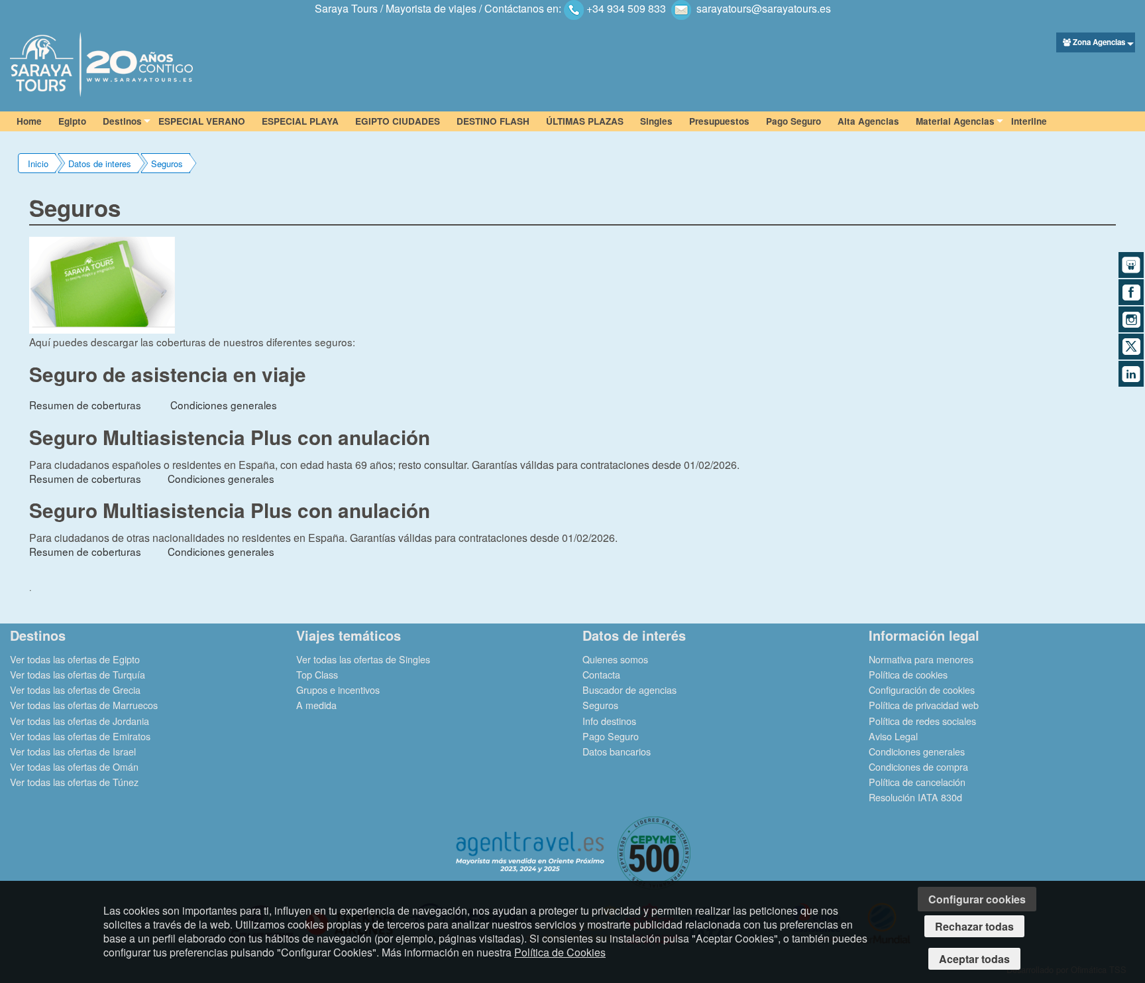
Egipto (72, 121)
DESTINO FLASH (493, 121)
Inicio (38, 163)
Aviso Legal (893, 736)
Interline (1029, 121)
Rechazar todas (974, 926)
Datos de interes (99, 163)
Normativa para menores (921, 659)
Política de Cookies (560, 952)
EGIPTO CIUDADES (397, 121)
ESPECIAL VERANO (201, 121)
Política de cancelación (917, 782)
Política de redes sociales (922, 721)
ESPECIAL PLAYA (300, 121)
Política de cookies (908, 674)
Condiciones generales (223, 404)
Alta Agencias (868, 121)
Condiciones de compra (918, 766)
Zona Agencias (1099, 42)
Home (29, 121)
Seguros (167, 163)
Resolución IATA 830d (915, 797)
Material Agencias (955, 121)
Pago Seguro (793, 121)
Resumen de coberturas (85, 404)
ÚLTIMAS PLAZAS (585, 121)
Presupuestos (719, 121)
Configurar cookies (977, 899)
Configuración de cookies (922, 689)
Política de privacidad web (924, 705)
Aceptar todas (974, 958)
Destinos (122, 121)
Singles (656, 121)
